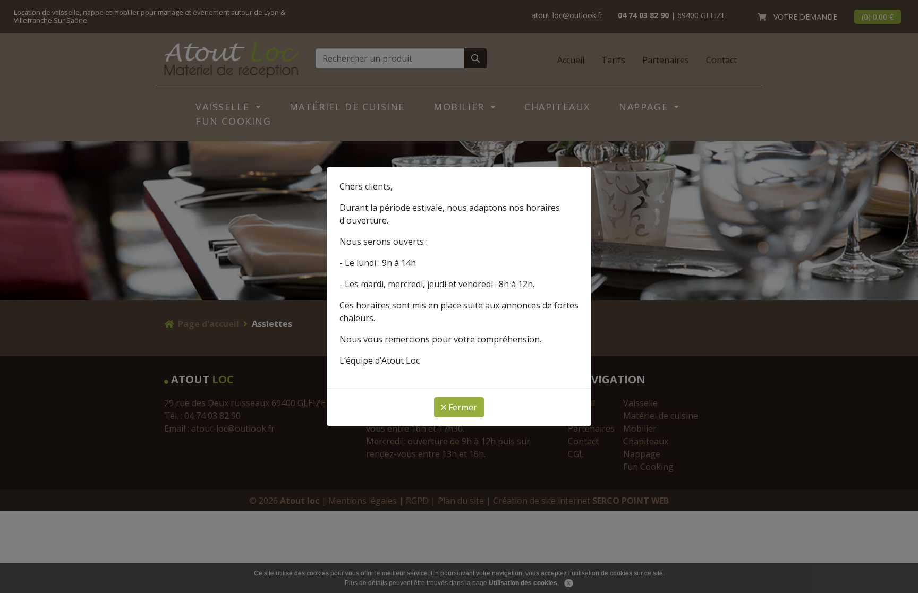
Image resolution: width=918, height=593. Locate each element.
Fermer (461, 407)
